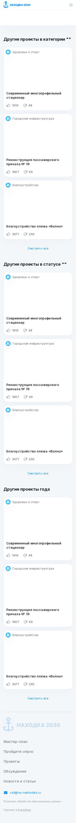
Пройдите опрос (19, 751)
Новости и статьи (20, 781)
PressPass (24, 809)
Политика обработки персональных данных (32, 801)
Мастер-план (15, 742)
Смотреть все (38, 248)
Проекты (12, 761)
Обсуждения (15, 771)
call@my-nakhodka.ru (25, 792)
